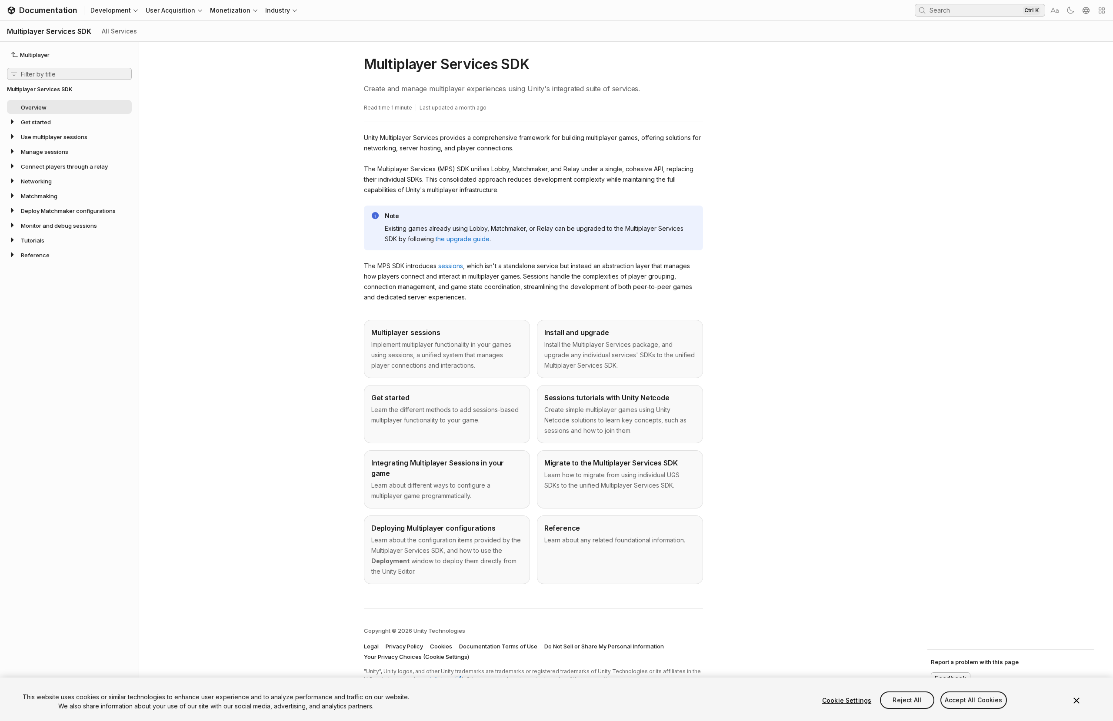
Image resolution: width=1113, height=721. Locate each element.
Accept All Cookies (974, 700)
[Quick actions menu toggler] (1102, 10)
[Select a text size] (1055, 10)
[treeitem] (69, 107)
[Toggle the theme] (1070, 10)
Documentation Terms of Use (498, 646)
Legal (371, 646)
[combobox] (975, 10)
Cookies (441, 646)
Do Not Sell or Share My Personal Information (604, 646)
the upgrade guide (463, 239)
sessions (450, 265)
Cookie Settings (846, 700)
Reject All (907, 700)
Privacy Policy (404, 646)
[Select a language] (1086, 10)
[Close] (1076, 700)
